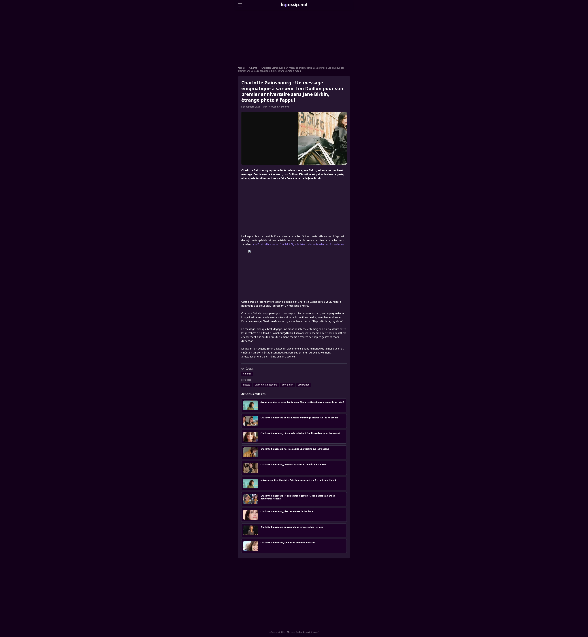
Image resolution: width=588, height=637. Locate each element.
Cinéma (253, 67)
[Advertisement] (294, 41)
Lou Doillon (303, 384)
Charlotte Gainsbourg (266, 384)
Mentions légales (294, 632)
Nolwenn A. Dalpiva (279, 106)
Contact (306, 632)
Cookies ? (315, 632)
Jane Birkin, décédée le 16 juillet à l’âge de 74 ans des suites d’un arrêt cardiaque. (298, 244)
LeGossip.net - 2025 (277, 632)
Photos (246, 384)
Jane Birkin (287, 384)
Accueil (241, 67)
